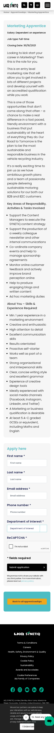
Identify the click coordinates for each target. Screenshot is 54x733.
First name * (16, 456)
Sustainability (27, 665)
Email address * (18, 489)
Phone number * (19, 505)
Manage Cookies (21, 719)
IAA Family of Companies (27, 678)
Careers (27, 647)
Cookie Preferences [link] (27, 675)
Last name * (16, 472)
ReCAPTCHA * (17, 538)
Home (6, 12)
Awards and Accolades (27, 669)
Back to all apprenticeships (27, 601)
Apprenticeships (18, 12)
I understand (28, 726)
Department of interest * (25, 521)
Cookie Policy (27, 660)
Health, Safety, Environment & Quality (27, 651)
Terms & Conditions (27, 642)
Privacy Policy (27, 656)
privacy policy (27, 581)
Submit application (19, 567)
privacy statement (17, 722)
